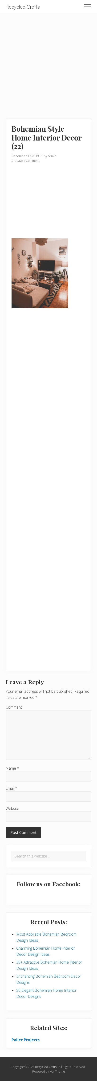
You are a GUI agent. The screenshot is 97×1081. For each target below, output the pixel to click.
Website (12, 808)
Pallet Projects (26, 1039)
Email (11, 788)
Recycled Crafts (23, 7)
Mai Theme (57, 1071)
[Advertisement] (48, 62)
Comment (14, 707)
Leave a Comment (27, 161)
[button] (87, 7)
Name (12, 768)
